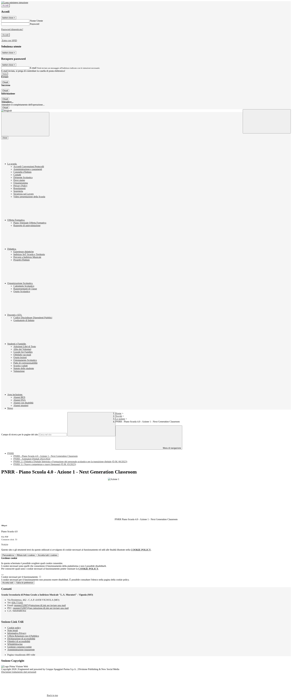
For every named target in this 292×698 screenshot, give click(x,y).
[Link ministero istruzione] (14, 2)
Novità (118, 416)
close (4, 138)
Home (118, 413)
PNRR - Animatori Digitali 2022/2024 (31, 459)
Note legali (12, 630)
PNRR (10, 453)
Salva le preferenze (24, 583)
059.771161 (17, 602)
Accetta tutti (47, 555)
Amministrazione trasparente (21, 649)
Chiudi (5, 82)
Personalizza (8, 555)
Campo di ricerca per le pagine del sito (19, 434)
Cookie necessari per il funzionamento (19, 577)
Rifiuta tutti (26, 555)
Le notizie (120, 419)
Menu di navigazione (171, 448)
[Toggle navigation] (25, 124)
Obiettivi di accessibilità (18, 641)
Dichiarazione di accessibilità (21, 638)
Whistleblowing (15, 644)
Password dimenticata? (12, 29)
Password (34, 24)
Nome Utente (36, 20)
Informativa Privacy (16, 633)
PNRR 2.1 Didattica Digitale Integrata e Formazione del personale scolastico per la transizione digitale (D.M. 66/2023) (70, 461)
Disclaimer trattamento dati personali (18, 672)
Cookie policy (14, 627)
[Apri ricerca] (267, 121)
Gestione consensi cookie (19, 647)
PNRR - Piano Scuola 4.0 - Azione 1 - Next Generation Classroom (45, 456)
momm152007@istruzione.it (40, 605)
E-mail (33, 68)
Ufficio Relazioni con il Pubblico (23, 636)
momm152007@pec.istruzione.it (41, 608)
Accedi (5, 5)
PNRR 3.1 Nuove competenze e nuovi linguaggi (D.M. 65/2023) (44, 464)
